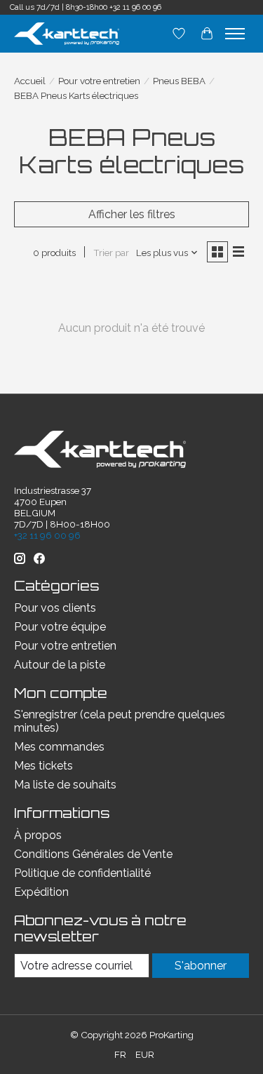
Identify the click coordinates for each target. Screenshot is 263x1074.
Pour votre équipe (60, 626)
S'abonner (201, 965)
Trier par (111, 252)
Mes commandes (59, 746)
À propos (38, 835)
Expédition (41, 892)
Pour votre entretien (99, 80)
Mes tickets (43, 765)
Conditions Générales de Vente (93, 854)
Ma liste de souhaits (65, 784)
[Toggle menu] (235, 34)
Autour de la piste (59, 664)
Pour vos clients (55, 608)
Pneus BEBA (179, 80)
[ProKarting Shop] (66, 33)
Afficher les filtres (131, 214)
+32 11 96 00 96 (135, 7)
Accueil (30, 80)
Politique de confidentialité (82, 873)
